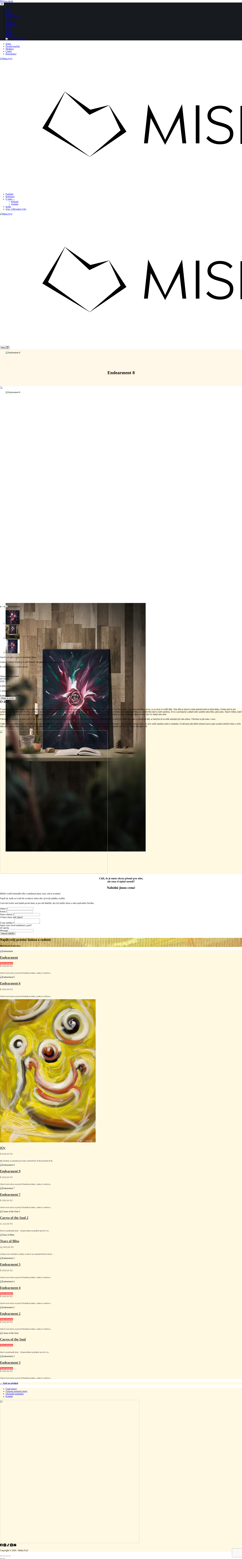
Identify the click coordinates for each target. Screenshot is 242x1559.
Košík (8, 206)
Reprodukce (11, 54)
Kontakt (14, 204)
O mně (9, 199)
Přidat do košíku (7, 698)
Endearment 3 (10, 1362)
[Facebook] (1, 1545)
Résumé (14, 201)
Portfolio (9, 194)
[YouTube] (11, 1545)
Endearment (9, 957)
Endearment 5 (10, 1264)
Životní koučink (13, 46)
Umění (9, 51)
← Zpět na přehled (9, 1383)
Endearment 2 (10, 1313)
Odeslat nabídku (7, 934)
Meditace (10, 49)
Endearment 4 (10, 1288)
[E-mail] (14, 1545)
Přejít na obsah (6, 1)
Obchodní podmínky (15, 1394)
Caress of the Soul (13, 1339)
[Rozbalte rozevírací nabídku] (14, 199)
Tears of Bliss (9, 1241)
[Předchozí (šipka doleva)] (1, 1558)
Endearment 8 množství (10, 695)
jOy (2, 1148)
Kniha (8, 44)
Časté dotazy (11, 1389)
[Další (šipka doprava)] (4, 1558)
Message (4, 930)
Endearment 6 (10, 983)
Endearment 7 (10, 1194)
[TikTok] (8, 1545)
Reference (10, 196)
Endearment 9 (10, 1171)
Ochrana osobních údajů (16, 1391)
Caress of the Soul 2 (14, 1217)
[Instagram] (5, 1545)
